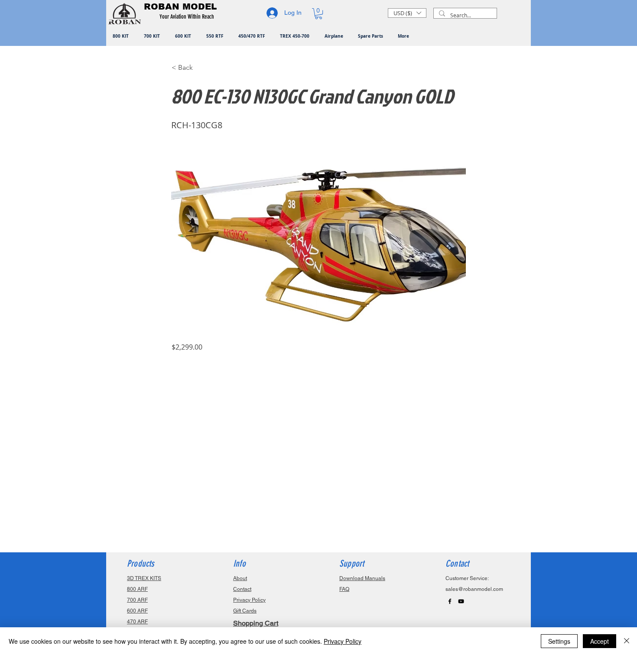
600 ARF (137, 611)
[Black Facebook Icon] (449, 601)
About (240, 578)
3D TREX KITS (144, 578)
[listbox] (407, 13)
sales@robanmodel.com (474, 589)
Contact (242, 589)
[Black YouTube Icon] (461, 601)
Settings (559, 641)
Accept (599, 641)
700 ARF (137, 600)
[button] (188, 17)
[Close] (626, 641)
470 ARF (137, 622)
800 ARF (137, 589)
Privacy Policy (342, 641)
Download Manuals (362, 578)
